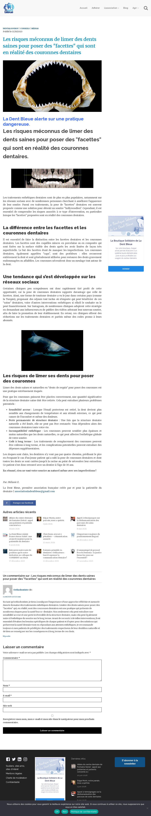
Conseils (25, 28)
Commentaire (11, 658)
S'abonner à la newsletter (130, 762)
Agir (135, 8)
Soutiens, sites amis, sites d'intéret (15, 767)
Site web (7, 705)
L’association (110, 8)
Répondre (6, 636)
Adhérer (96, 8)
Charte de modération (16, 778)
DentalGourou (11, 28)
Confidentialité (12, 782)
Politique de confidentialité (84, 811)
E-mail (7, 695)
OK (57, 811)
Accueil (83, 8)
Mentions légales (14, 773)
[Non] (147, 808)
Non (65, 811)
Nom (6, 685)
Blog (125, 8)
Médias (35, 28)
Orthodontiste (21, 589)
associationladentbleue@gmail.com (35, 491)
